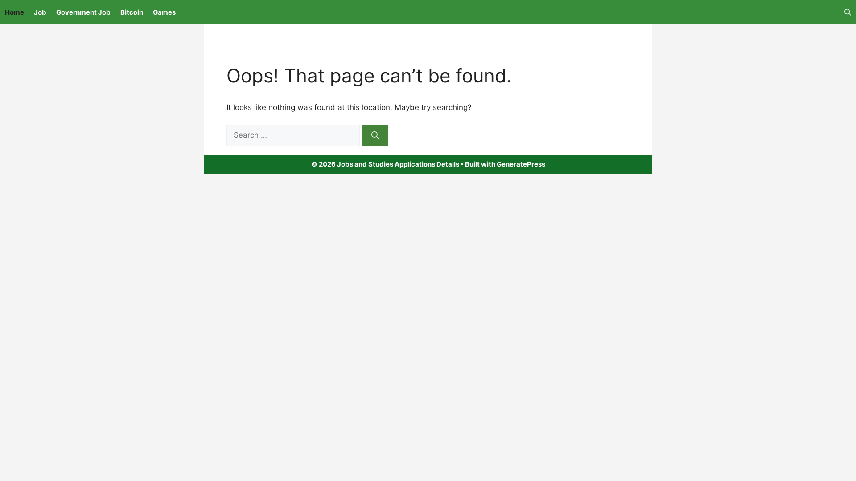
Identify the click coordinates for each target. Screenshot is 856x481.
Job (40, 12)
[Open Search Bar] (848, 12)
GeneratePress (521, 164)
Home (14, 12)
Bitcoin (131, 12)
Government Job (83, 12)
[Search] (375, 135)
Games (164, 12)
